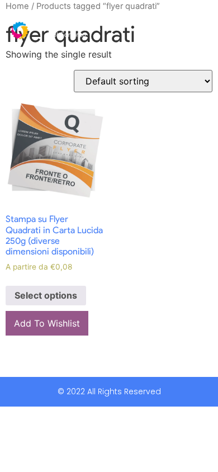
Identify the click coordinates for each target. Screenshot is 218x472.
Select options (46, 295)
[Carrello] (172, 30)
